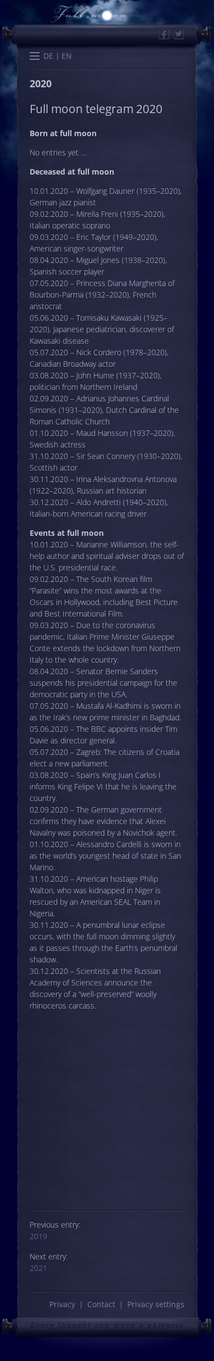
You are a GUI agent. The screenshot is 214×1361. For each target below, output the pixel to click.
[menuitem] (48, 56)
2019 (38, 1236)
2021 (38, 1268)
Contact (101, 1304)
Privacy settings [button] (155, 1304)
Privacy (62, 1304)
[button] (35, 57)
